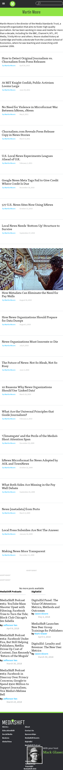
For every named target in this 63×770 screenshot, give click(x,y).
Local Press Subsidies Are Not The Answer (30, 529)
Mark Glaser (41, 633)
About (27, 727)
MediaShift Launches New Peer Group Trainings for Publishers (47, 627)
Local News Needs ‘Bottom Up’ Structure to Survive (31, 227)
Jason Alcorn (41, 613)
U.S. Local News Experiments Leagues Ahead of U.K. (27, 157)
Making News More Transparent (23, 550)
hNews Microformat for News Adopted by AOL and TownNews (30, 461)
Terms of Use (30, 764)
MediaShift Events (32, 738)
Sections (3, 3)
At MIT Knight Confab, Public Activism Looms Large (28, 84)
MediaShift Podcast (32, 745)
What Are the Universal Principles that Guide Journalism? (28, 413)
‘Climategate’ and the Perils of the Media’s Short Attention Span (29, 437)
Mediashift (12, 4)
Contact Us (29, 730)
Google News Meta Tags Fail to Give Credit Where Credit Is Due (30, 181)
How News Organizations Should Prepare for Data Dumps (29, 318)
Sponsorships (30, 734)
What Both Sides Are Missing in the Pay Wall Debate (28, 486)
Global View (7, 741)
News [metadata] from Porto (21, 508)
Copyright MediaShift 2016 (30, 767)
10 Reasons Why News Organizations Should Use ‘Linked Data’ (27, 388)
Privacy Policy (30, 761)
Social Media (7, 734)
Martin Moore (10, 65)
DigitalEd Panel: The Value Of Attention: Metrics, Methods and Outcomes (45, 605)
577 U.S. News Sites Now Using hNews (27, 204)
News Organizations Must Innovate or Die (30, 341)
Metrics (5, 727)
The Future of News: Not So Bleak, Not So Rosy (29, 364)
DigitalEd (28, 741)
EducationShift (8, 730)
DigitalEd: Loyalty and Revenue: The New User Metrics (46, 647)
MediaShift (13, 721)
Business (5, 738)
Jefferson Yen (10, 625)
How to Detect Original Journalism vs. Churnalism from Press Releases (27, 59)
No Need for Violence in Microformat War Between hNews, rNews (30, 108)
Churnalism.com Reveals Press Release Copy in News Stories (28, 133)
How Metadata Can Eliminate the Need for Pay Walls (30, 294)
